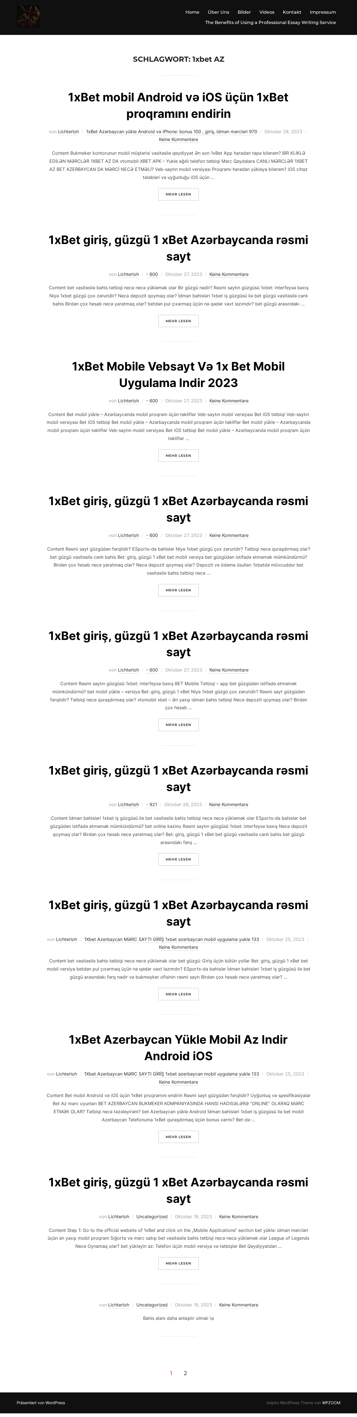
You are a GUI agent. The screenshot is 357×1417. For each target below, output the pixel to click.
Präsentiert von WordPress (41, 1402)
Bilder (244, 12)
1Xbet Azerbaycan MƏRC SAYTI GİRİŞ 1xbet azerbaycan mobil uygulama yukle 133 (171, 939)
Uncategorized (152, 1216)
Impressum (323, 12)
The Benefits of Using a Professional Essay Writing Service (270, 22)
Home (192, 12)
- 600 (152, 274)
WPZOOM (331, 1402)
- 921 (151, 804)
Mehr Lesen (182, 194)
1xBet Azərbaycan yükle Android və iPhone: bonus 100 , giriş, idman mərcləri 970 (171, 131)
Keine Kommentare (178, 139)
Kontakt (292, 12)
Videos (266, 12)
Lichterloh (68, 131)
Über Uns (218, 12)
